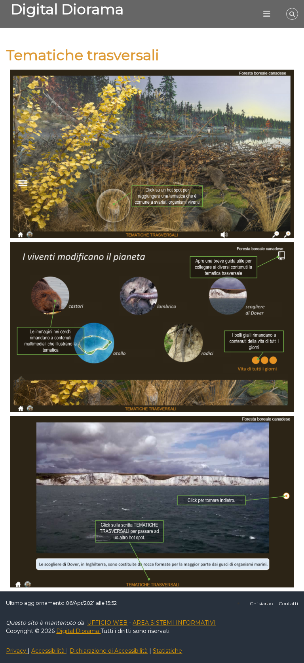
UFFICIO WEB (107, 622)
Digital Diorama (67, 9)
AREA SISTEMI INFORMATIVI (174, 622)
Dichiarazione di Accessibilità (109, 650)
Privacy (17, 650)
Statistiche (167, 650)
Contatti (288, 603)
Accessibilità (48, 650)
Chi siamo (261, 603)
